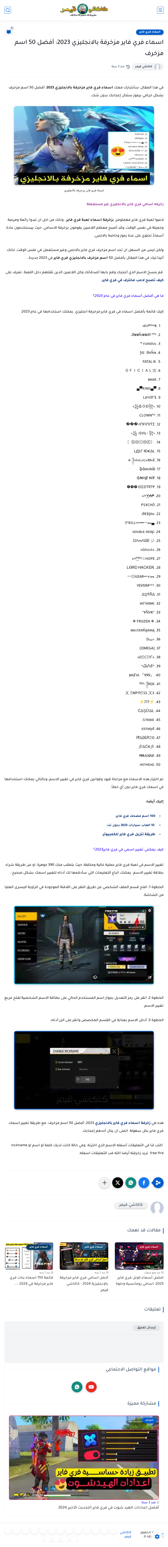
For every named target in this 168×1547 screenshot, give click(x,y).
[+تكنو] (43, 1530)
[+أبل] (52, 1530)
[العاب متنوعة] (47, 1539)
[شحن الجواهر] (73, 1539)
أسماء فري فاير (149, 32)
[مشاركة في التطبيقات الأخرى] (104, 1182)
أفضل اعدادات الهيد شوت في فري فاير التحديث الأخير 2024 (108, 1508)
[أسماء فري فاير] (8, 1530)
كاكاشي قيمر (143, 66)
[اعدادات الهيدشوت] (95, 1530)
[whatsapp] (77, 1386)
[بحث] (7, 10)
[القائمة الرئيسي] (160, 10)
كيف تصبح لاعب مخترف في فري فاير (133, 280)
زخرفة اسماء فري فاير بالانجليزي (122, 1123)
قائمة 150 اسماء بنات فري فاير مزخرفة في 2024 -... (31, 1281)
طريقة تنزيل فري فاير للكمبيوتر (129, 835)
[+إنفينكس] (34, 1530)
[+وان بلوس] (17, 1530)
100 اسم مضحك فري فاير (135, 816)
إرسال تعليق (146, 1327)
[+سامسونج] (87, 1530)
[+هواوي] (69, 1530)
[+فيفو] (25, 1530)
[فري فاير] (113, 1530)
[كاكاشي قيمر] (84, 10)
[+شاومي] (78, 1530)
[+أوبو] (60, 1530)
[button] (143, 1182)
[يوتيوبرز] (56, 1539)
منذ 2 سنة (149, 1502)
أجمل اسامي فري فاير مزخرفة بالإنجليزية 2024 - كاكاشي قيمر (84, 1284)
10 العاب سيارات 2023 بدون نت (131, 825)
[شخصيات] (65, 1539)
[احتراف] (104, 1530)
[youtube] (91, 1386)
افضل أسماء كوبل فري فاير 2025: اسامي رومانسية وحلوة (140, 1281)
